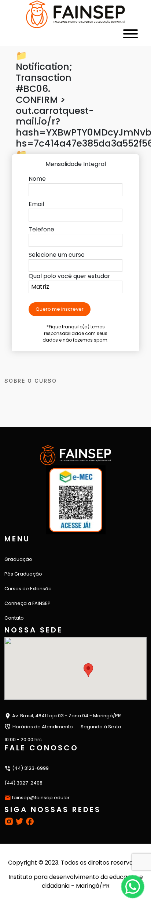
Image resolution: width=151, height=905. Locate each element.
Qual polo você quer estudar (69, 276)
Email (36, 204)
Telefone (41, 229)
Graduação (18, 559)
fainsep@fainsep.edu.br (41, 797)
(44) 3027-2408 (23, 782)
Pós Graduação (23, 573)
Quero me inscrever (60, 309)
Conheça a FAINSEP (27, 603)
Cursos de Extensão (28, 588)
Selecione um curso (57, 254)
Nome (37, 178)
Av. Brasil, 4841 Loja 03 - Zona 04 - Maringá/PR (66, 715)
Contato (14, 617)
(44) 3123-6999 (30, 768)
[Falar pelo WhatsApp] (132, 886)
